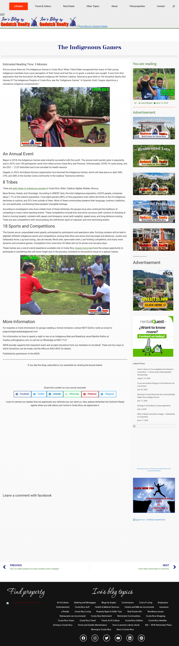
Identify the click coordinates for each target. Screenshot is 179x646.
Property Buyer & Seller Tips (109, 611)
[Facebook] (83, 638)
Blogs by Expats (109, 602)
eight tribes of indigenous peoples (29, 188)
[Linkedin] (129, 638)
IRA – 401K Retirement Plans (158, 625)
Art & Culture (63, 602)
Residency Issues (155, 611)
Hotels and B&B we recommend (139, 607)
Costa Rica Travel (88, 620)
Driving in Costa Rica (62, 625)
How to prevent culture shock (126, 625)
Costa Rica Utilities (134, 620)
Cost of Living (145, 602)
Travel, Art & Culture (110, 620)
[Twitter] (106, 638)
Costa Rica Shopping (155, 616)
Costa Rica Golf (82, 607)
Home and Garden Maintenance (92, 625)
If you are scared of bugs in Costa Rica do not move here (156, 384)
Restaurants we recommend (73, 616)
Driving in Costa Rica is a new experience (154, 405)
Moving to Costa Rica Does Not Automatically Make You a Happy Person (156, 395)
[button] (22, 394)
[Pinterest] (141, 638)
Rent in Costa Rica (125, 629)
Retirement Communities (128, 616)
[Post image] (134, 369)
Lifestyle (65, 611)
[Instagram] (94, 638)
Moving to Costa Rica (101, 629)
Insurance (163, 607)
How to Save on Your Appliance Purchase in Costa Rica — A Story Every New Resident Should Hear (155, 372)
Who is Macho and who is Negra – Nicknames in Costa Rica (156, 415)
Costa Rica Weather (158, 620)
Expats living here (84, 248)
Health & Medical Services (107, 607)
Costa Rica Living (83, 611)
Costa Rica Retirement (101, 616)
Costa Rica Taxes (66, 620)
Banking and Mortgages (85, 602)
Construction (128, 602)
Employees (163, 602)
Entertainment (62, 607)
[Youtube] (118, 638)
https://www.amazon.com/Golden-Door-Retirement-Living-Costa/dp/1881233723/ (154, 470)
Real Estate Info (134, 611)
